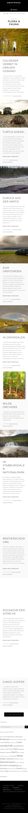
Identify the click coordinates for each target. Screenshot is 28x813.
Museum (3, 752)
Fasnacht (15, 739)
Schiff (16, 759)
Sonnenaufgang (20, 762)
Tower (2, 771)
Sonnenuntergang (9, 765)
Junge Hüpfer (13, 681)
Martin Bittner (17, 95)
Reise (20, 755)
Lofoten (2, 749)
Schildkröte (21, 759)
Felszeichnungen (22, 739)
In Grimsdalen (14, 337)
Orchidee (2, 756)
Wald (10, 771)
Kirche (6, 742)
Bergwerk (19, 736)
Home (5, 13)
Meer (15, 749)
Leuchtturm (18, 746)
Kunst (15, 742)
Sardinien (10, 759)
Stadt (20, 765)
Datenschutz (7, 789)
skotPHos (14, 3)
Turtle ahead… (14, 131)
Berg (14, 736)
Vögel (6, 771)
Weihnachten (20, 771)
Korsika (11, 742)
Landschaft (6, 745)
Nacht (14, 752)
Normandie (21, 752)
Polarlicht (13, 756)
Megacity (21, 749)
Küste (19, 742)
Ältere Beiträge (14, 714)
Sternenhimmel (12, 768)
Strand (19, 768)
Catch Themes (20, 808)
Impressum (3, 776)
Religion (3, 759)
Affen (1, 736)
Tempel (25, 768)
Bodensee (4, 739)
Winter (25, 771)
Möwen (8, 752)
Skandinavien (7, 762)
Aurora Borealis (8, 736)
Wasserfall (14, 771)
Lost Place (9, 749)
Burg (10, 739)
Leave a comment (8, 162)
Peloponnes (7, 756)
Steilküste (3, 768)
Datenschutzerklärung (14, 806)
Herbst (2, 742)
